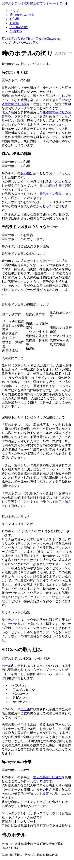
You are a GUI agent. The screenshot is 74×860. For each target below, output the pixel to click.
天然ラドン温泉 (50, 193)
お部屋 (14, 19)
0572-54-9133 (10, 847)
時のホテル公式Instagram (43, 38)
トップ (14, 10)
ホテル (6, 665)
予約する (15, 31)
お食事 (14, 23)
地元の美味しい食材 (47, 777)
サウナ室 (14, 623)
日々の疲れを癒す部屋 (55, 185)
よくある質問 (18, 27)
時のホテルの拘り (22, 14)
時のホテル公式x (13, 38)
